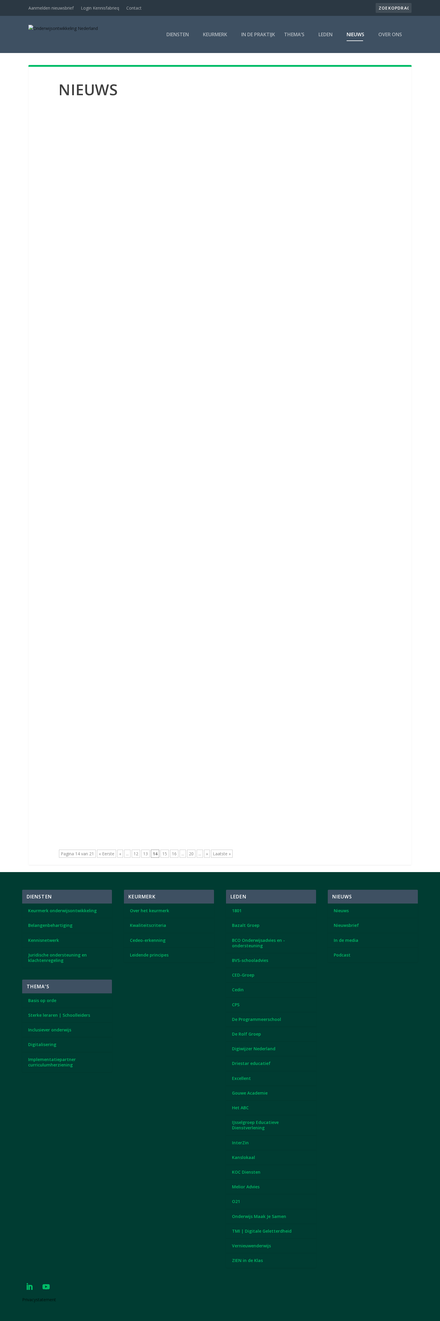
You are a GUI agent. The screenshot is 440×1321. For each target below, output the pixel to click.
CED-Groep (243, 975)
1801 (237, 910)
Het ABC (240, 1107)
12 (135, 854)
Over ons (390, 35)
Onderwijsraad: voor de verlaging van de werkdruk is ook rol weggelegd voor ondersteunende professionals (217, 621)
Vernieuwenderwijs (251, 1246)
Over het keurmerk (149, 910)
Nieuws (355, 35)
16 (174, 854)
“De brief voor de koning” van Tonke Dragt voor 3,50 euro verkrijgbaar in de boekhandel (189, 250)
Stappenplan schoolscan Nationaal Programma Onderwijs (145, 560)
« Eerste (106, 854)
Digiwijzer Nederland (253, 1048)
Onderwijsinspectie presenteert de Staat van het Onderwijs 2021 (155, 436)
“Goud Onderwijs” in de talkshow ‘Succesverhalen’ (134, 498)
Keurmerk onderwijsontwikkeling (62, 910)
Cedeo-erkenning (148, 940)
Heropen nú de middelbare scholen (113, 807)
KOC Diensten (246, 1172)
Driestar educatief (251, 1063)
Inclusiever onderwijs (49, 1030)
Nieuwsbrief (346, 925)
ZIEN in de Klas (247, 1260)
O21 (236, 1201)
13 (145, 854)
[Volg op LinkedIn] (29, 1287)
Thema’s (294, 35)
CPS (235, 1004)
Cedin (238, 989)
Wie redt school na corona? (102, 683)
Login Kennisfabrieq (100, 8)
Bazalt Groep (246, 925)
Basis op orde (42, 1000)
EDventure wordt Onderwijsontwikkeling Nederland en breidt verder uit (166, 312)
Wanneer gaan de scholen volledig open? (121, 374)
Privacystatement (39, 1299)
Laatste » (222, 854)
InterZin (240, 1143)
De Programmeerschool (256, 1019)
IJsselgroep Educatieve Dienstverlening (255, 1125)
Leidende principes (149, 955)
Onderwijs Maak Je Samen (259, 1216)
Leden (325, 35)
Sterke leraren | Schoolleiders (59, 1015)
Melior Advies (246, 1187)
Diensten (177, 35)
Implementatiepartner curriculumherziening (52, 1062)
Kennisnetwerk (43, 940)
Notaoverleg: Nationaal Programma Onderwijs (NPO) (140, 745)
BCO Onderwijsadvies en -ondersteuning (258, 942)
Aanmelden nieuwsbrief (51, 8)
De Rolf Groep (246, 1034)
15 (164, 854)
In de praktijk (258, 35)
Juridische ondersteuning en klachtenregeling (57, 957)
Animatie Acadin (87, 127)
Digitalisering (42, 1044)
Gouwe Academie (250, 1093)
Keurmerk (215, 35)
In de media (346, 940)
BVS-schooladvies (250, 960)
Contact (134, 8)
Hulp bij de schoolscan (95, 188)
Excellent (241, 1078)
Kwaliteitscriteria (148, 925)
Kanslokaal (243, 1157)
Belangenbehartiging (50, 925)
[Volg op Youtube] (46, 1287)
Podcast (342, 955)
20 (191, 854)
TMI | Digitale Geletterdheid (262, 1231)
